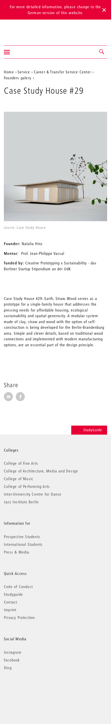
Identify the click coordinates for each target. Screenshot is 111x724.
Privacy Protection (19, 617)
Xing (8, 667)
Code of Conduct (18, 586)
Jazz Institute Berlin (21, 501)
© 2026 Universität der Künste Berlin (31, 689)
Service (24, 71)
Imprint (10, 609)
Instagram (12, 652)
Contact (10, 602)
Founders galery (17, 77)
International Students (23, 544)
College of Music (18, 478)
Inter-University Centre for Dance (33, 494)
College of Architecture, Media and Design (41, 470)
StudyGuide (92, 430)
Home (9, 71)
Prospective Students (22, 536)
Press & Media (16, 552)
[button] (102, 52)
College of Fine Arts (21, 463)
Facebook (12, 659)
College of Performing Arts (27, 486)
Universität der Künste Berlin (24, 29)
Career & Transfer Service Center (62, 71)
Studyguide (13, 594)
